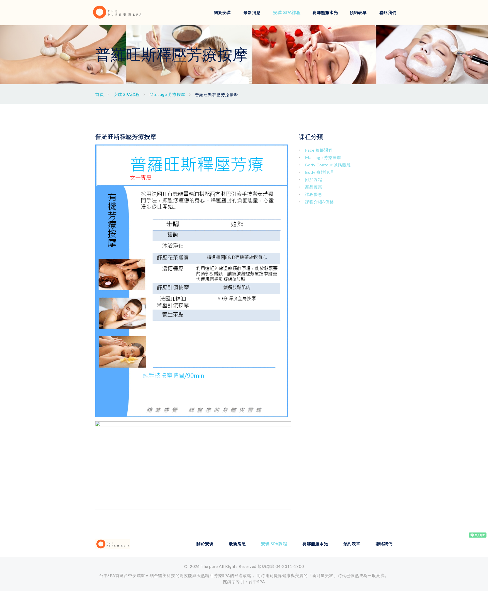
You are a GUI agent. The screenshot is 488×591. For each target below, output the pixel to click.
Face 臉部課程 (319, 150)
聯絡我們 (387, 12)
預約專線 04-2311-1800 (280, 566)
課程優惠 (313, 194)
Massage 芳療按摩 (167, 94)
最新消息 (252, 12)
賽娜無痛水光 (325, 12)
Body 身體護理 (319, 172)
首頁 (99, 94)
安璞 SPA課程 (286, 12)
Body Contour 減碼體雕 (328, 164)
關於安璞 (222, 12)
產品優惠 (313, 186)
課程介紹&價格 (319, 201)
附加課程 (313, 179)
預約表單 (358, 12)
